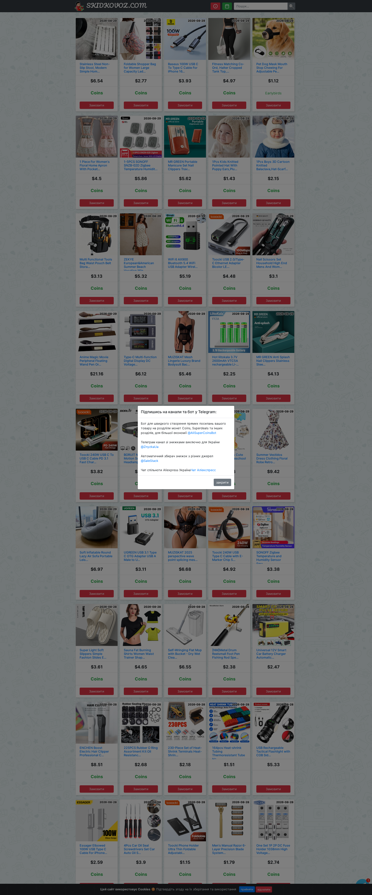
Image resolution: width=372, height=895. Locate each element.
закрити (222, 482)
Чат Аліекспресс (203, 470)
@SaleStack (149, 461)
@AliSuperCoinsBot (202, 433)
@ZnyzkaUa (149, 447)
